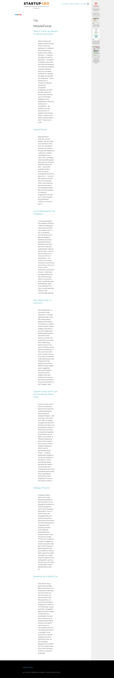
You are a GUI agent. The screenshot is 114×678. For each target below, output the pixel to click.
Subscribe (65, 4)
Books (77, 4)
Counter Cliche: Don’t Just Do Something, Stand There (45, 394)
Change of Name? (41, 488)
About (72, 4)
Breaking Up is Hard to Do (45, 576)
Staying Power (40, 129)
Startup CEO (28, 667)
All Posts (83, 4)
